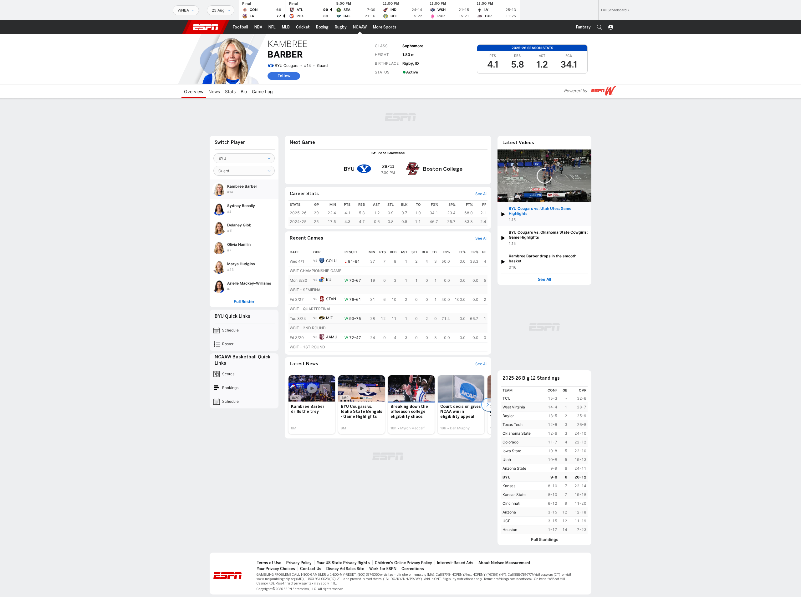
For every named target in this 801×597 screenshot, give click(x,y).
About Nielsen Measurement (504, 563)
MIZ (329, 318)
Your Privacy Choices (276, 569)
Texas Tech (513, 424)
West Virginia (514, 407)
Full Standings (544, 539)
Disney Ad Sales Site (345, 569)
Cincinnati (511, 503)
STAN (331, 298)
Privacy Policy (299, 563)
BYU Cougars (286, 65)
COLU (331, 260)
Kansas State (514, 494)
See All (544, 279)
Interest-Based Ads (455, 563)
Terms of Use (269, 563)
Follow (284, 75)
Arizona (509, 512)
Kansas (509, 485)
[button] (599, 27)
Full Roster (244, 301)
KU (328, 279)
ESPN (205, 27)
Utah (507, 459)
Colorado (510, 442)
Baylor (508, 415)
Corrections (412, 569)
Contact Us (310, 569)
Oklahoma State (517, 433)
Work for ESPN (382, 569)
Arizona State (514, 468)
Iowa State (512, 450)
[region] (397, 213)
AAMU (331, 337)
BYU (507, 477)
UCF (506, 521)
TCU (507, 398)
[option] (311, 404)
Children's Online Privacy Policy (403, 563)
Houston (510, 529)
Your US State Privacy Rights (343, 563)
